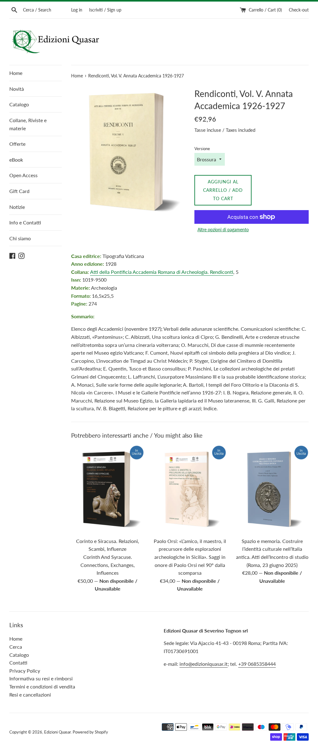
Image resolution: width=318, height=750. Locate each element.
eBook (16, 160)
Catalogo (19, 104)
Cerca (15, 647)
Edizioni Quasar (57, 731)
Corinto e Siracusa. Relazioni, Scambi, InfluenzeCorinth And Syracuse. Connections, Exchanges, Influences (107, 557)
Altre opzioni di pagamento (223, 229)
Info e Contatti (25, 222)
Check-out (299, 9)
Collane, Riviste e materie (28, 124)
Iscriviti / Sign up (105, 9)
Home (15, 73)
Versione (202, 148)
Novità (16, 89)
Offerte (17, 144)
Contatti (18, 662)
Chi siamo (20, 238)
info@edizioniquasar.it (203, 664)
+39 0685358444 (257, 664)
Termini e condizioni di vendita (42, 686)
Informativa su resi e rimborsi (41, 678)
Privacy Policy (24, 671)
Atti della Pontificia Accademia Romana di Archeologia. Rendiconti (161, 272)
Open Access (23, 175)
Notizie (17, 207)
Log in (76, 9)
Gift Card (19, 191)
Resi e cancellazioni (30, 694)
